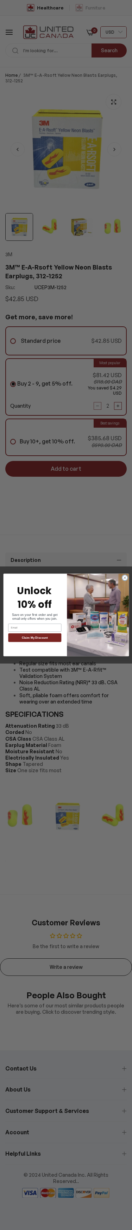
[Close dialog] (124, 577)
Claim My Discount (35, 637)
